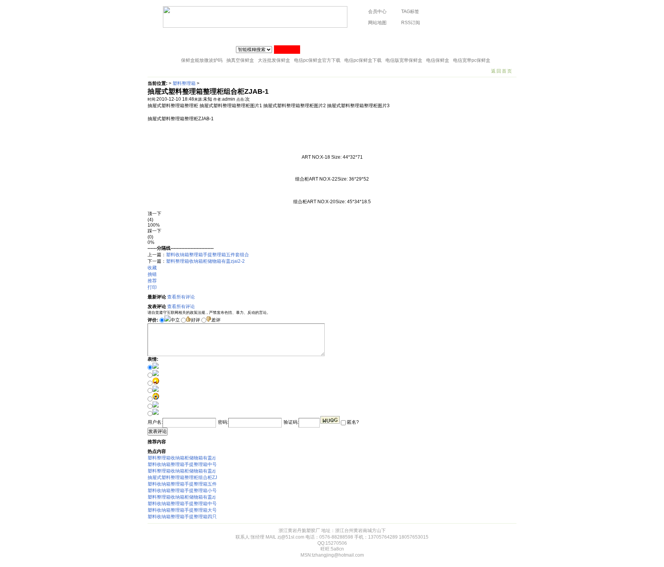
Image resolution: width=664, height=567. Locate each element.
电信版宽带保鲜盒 (403, 60)
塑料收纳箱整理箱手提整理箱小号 (182, 490)
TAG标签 (410, 11)
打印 (152, 287)
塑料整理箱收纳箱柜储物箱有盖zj (182, 458)
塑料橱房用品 (218, 36)
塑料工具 (323, 36)
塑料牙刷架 (356, 36)
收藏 (152, 267)
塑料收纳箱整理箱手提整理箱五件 (182, 484)
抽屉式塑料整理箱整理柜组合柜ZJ (182, 477)
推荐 (152, 281)
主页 (158, 36)
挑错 (152, 274)
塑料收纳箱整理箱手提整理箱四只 (182, 516)
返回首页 (502, 71)
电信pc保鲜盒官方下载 (317, 60)
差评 (216, 320)
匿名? (352, 422)
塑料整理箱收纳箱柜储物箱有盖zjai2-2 (205, 261)
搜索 (287, 49)
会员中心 (377, 11)
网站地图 (377, 22)
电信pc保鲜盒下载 (363, 60)
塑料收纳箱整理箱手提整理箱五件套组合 (207, 254)
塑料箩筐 (389, 36)
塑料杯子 (183, 36)
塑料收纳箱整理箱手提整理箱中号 (182, 464)
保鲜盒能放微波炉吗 (201, 60)
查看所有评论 (181, 297)
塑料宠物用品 (449, 36)
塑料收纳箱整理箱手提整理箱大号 (182, 510)
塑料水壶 (484, 36)
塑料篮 (417, 36)
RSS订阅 (410, 22)
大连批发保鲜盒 (274, 60)
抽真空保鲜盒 (240, 60)
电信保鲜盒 (437, 60)
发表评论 (157, 431)
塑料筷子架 (290, 36)
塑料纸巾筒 (255, 36)
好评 (195, 320)
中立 (175, 320)
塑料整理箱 (184, 83)
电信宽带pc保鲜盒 (471, 60)
